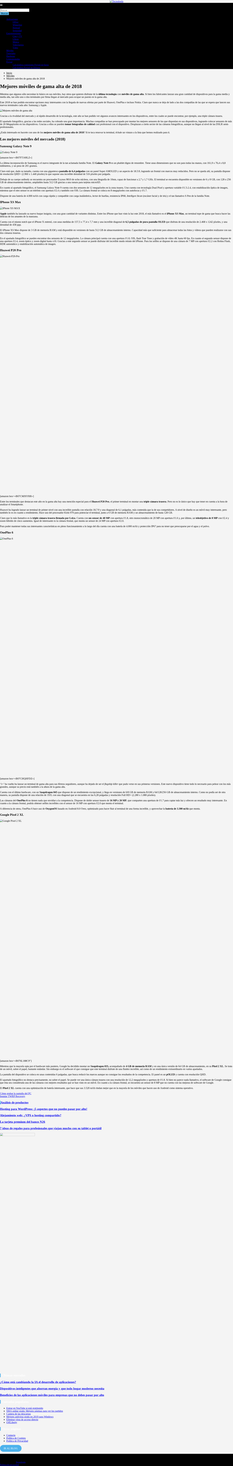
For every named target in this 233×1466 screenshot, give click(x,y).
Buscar (3, 7)
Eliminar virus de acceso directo (22, 1419)
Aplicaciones (12, 19)
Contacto (10, 1435)
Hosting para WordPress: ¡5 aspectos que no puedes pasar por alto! (43, 1109)
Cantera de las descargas (18, 1413)
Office (15, 22)
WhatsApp (17, 25)
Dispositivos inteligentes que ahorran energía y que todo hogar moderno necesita (52, 1388)
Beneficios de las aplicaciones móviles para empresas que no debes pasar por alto (52, 1395)
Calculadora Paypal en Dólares (26, 67)
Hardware (10, 56)
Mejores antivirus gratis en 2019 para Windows (29, 1416)
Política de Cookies (16, 1438)
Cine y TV (17, 36)
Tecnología (21, 1462)
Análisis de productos (14, 1102)
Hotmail (16, 28)
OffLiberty (11, 1422)
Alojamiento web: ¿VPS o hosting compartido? (30, 1115)
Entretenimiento (13, 33)
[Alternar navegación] (1, 5)
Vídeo (15, 48)
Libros (16, 39)
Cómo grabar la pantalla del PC (15, 1093)
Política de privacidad (9, 1464)
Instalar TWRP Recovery (12, 1096)
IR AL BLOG (11, 1448)
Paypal (9, 62)
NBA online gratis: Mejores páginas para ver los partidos (34, 1411)
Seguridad (17, 30)
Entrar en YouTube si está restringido (24, 1408)
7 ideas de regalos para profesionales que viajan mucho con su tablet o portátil (50, 1128)
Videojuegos (18, 45)
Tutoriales (10, 53)
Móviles (9, 50)
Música (16, 42)
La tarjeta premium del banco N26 (22, 1121)
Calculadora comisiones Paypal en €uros (31, 65)
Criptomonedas (13, 59)
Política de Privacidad (17, 1441)
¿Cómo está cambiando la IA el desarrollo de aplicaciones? (38, 1382)
